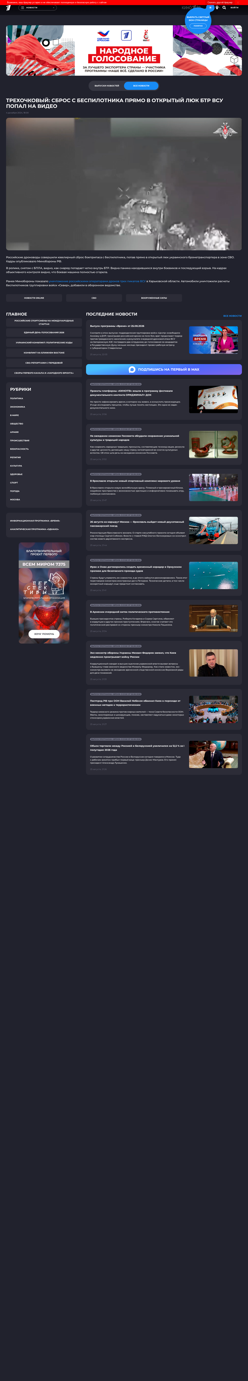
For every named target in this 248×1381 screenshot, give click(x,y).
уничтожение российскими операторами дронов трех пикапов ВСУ (97, 281)
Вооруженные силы (154, 298)
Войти (235, 7)
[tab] (107, 86)
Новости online (34, 298)
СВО (94, 298)
